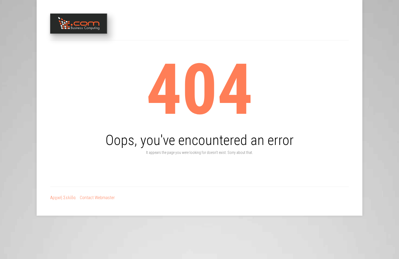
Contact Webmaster (97, 197)
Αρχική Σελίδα (62, 197)
